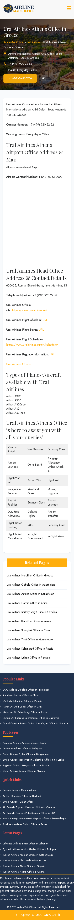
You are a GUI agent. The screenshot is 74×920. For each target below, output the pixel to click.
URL (45, 320)
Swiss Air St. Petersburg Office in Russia (25, 712)
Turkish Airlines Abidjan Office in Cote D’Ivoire (28, 855)
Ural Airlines (33, 42)
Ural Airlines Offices (18, 364)
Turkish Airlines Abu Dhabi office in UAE (24, 860)
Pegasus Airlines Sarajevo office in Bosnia (26, 765)
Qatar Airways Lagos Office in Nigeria (24, 771)
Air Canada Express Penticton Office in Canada (29, 807)
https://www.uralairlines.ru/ (29, 310)
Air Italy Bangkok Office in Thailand (22, 796)
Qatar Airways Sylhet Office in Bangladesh (26, 754)
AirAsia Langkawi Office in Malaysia (22, 748)
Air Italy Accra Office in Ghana (19, 790)
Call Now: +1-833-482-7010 (37, 915)
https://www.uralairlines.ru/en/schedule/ (32, 345)
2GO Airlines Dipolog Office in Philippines (26, 690)
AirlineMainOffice (13, 42)
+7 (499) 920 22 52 (20, 64)
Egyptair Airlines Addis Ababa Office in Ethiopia (29, 849)
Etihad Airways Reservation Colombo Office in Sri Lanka (33, 760)
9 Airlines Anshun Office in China (21, 695)
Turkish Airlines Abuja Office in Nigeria (24, 866)
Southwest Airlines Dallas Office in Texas (25, 824)
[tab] (69, 8)
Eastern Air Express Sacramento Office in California (31, 718)
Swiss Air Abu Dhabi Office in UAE (22, 707)
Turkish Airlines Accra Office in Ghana (24, 872)
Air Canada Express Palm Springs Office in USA (29, 813)
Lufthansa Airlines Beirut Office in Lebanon (25, 843)
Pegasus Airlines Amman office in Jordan (25, 743)
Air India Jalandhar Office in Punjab (22, 701)
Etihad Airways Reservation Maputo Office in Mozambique (34, 818)
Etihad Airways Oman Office (18, 802)
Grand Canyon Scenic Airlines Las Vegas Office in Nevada (35, 723)
